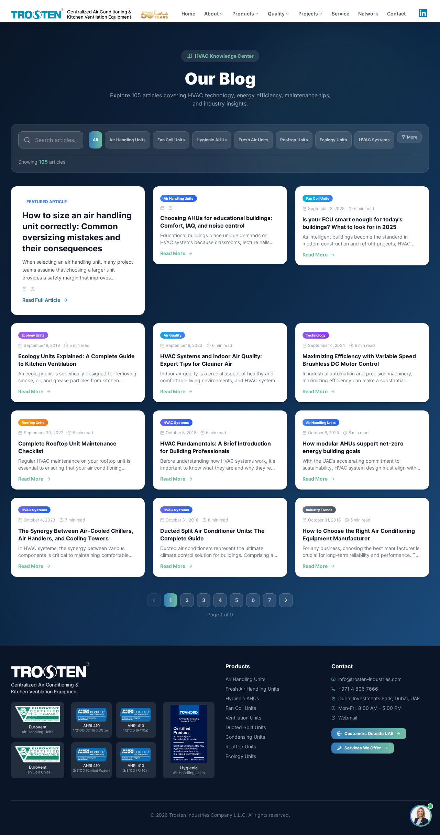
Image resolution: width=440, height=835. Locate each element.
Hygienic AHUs (212, 139)
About (211, 14)
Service (340, 14)
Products (243, 14)
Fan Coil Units (171, 139)
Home (188, 14)
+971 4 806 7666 (358, 689)
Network (368, 14)
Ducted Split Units (246, 727)
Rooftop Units (294, 139)
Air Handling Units (127, 139)
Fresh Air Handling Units (252, 689)
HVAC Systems (374, 139)
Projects (308, 14)
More (412, 137)
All (95, 139)
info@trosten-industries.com (370, 679)
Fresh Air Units (253, 139)
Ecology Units (333, 139)
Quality (276, 14)
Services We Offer (362, 747)
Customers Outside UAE (368, 733)
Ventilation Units (243, 718)
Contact (396, 14)
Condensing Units (245, 737)
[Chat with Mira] (421, 816)
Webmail (347, 718)
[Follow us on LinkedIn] (423, 13)
